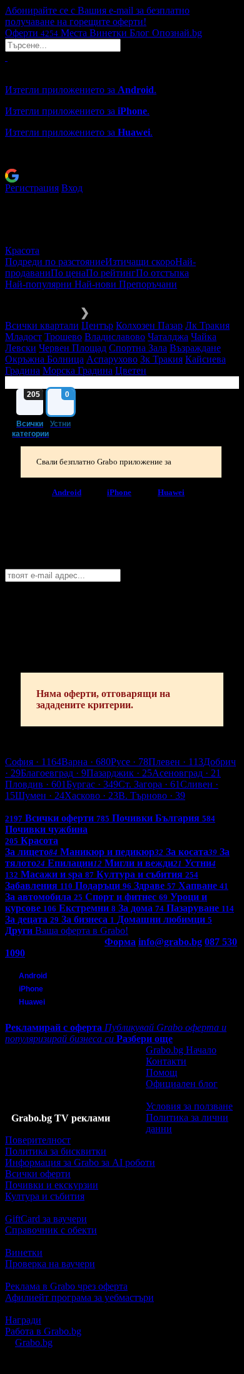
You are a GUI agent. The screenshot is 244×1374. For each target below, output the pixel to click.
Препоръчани (148, 284)
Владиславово (114, 336)
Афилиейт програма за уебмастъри (79, 1297)
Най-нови (96, 284)
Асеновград (186, 773)
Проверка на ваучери (50, 1263)
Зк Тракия (161, 359)
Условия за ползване (189, 1106)
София (33, 761)
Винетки (24, 1252)
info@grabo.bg (170, 941)
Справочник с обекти (51, 1230)
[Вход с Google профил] (122, 176)
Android (66, 492)
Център (97, 325)
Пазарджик (119, 773)
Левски (20, 348)
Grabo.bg (34, 1342)
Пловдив (35, 784)
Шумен (39, 795)
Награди (23, 1320)
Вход (72, 188)
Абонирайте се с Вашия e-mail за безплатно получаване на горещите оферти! (97, 16)
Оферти (31, 33)
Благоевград (53, 773)
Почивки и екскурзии (51, 1185)
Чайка (203, 336)
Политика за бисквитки (55, 1151)
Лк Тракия (207, 325)
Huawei (171, 492)
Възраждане (195, 348)
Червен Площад (72, 348)
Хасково (91, 795)
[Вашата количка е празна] (6, 57)
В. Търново (151, 795)
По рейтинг (111, 273)
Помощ (161, 1072)
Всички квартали (42, 325)
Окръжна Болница (44, 359)
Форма (120, 941)
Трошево (63, 336)
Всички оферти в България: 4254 (75, 806)
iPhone (119, 492)
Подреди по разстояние (55, 261)
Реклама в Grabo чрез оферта (66, 1286)
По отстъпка (162, 273)
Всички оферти (38, 1173)
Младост (23, 336)
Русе (129, 761)
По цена (68, 273)
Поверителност (38, 1140)
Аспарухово (112, 359)
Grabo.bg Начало (181, 1050)
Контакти (166, 1061)
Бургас (92, 784)
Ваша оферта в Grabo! (81, 930)
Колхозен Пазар (149, 325)
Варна (86, 761)
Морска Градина (78, 370)
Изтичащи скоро (140, 261)
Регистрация (32, 188)
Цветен (130, 370)
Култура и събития (44, 1196)
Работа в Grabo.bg (43, 1331)
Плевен (175, 761)
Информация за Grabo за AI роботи (80, 1162)
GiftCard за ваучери (46, 1218)
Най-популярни (39, 284)
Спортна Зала (138, 348)
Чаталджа (168, 336)
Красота (22, 250)
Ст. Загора (149, 784)
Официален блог (182, 1083)
